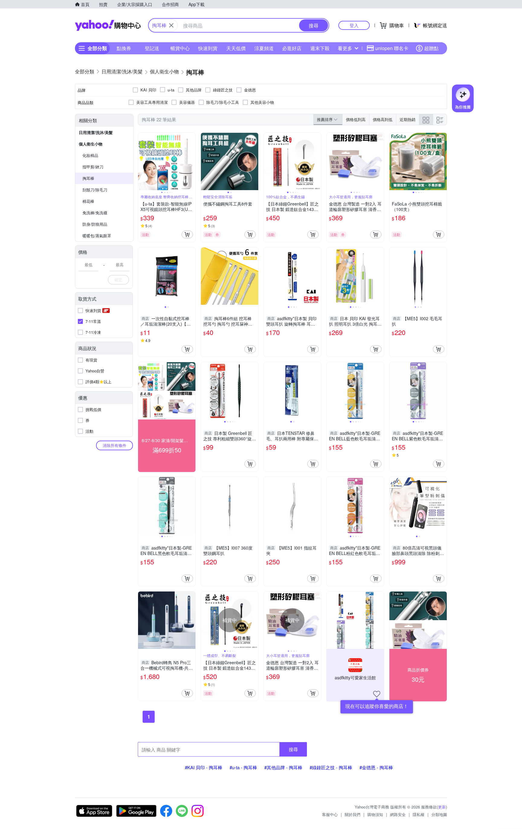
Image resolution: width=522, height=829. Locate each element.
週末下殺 (320, 48)
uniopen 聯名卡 (391, 48)
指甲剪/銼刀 (92, 167)
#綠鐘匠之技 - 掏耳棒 (331, 767)
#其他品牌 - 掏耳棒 (283, 767)
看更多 (345, 48)
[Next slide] (191, 161)
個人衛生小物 (90, 144)
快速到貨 (208, 48)
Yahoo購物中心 (108, 25)
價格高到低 (382, 119)
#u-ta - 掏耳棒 (243, 767)
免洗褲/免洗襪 (94, 212)
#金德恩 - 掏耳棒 (376, 767)
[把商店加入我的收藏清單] (376, 694)
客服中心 (330, 814)
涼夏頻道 (264, 48)
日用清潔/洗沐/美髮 (96, 132)
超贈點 (431, 48)
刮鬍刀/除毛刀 (94, 190)
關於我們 (352, 814)
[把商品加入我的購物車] (187, 234)
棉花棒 (88, 201)
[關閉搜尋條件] (171, 25)
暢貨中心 (180, 48)
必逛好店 (291, 48)
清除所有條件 (114, 445)
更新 (442, 807)
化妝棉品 (90, 155)
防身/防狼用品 (94, 224)
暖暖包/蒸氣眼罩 (96, 235)
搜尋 (293, 749)
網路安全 (398, 814)
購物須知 (375, 814)
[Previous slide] (142, 161)
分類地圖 (439, 814)
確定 (118, 279)
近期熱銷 (407, 119)
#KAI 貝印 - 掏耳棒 (203, 767)
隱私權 (418, 814)
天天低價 (236, 48)
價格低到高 (356, 119)
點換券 (124, 48)
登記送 (152, 48)
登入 (354, 25)
